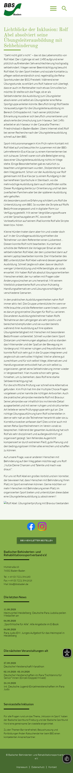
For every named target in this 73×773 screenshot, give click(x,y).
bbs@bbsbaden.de (18, 584)
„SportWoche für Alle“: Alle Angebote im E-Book (31, 624)
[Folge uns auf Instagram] (42, 526)
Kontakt (52, 767)
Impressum (22, 767)
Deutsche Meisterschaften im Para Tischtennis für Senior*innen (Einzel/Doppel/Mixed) (33, 676)
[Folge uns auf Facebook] (31, 526)
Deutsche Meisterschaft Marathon (24, 666)
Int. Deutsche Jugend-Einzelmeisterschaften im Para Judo (34, 688)
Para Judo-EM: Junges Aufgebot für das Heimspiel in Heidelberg (34, 634)
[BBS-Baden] (13, 8)
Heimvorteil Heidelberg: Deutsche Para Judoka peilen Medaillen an (35, 614)
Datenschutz (37, 767)
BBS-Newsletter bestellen (36, 540)
